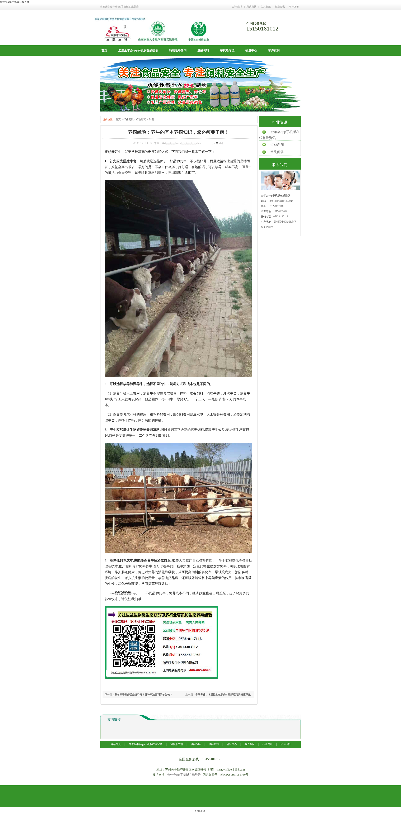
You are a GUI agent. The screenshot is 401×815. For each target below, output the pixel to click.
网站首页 (116, 744)
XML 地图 (200, 811)
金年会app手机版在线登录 (14, 1)
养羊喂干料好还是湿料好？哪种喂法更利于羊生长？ (143, 694)
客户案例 (294, 6)
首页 (104, 50)
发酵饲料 (203, 50)
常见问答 (277, 152)
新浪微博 (237, 6)
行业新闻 (141, 119)
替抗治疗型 (227, 50)
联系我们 (285, 744)
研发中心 (251, 50)
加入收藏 (266, 6)
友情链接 (114, 719)
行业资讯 (280, 6)
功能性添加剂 (178, 50)
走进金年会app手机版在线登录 (138, 50)
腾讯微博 (251, 6)
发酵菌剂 (214, 744)
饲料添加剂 (176, 744)
